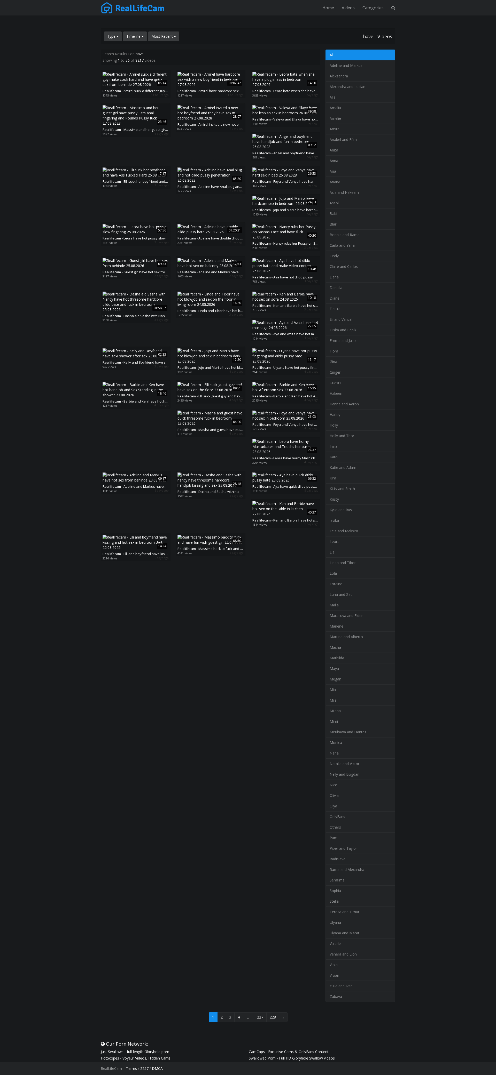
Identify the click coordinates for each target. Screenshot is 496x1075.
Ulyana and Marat (344, 932)
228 (273, 1017)
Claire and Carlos (344, 266)
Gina (333, 361)
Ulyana (335, 922)
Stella (334, 901)
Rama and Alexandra (347, 869)
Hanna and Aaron (344, 404)
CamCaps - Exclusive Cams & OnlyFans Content (289, 1051)
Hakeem (337, 393)
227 (260, 1017)
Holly (334, 425)
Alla (333, 97)
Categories (373, 8)
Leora (334, 541)
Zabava (336, 996)
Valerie (335, 943)
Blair (333, 224)
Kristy (334, 499)
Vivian (334, 975)
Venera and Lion (343, 954)
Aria (333, 171)
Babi (333, 213)
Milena (335, 710)
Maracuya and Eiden (346, 615)
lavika (334, 520)
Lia (332, 552)
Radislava (337, 858)
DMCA (157, 1068)
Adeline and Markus (346, 65)
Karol (334, 456)
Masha (335, 647)
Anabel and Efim (343, 139)
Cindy (334, 255)
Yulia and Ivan (341, 985)
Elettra (335, 308)
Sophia (335, 890)
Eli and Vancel (341, 319)
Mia (333, 689)
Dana (334, 277)
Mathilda (337, 657)
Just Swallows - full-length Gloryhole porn (135, 1051)
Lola (333, 573)
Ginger (335, 372)
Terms (131, 1068)
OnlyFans (337, 816)
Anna (334, 160)
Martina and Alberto (346, 636)
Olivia (334, 795)
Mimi (334, 721)
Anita (334, 150)
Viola (334, 964)
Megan (335, 679)
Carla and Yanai (342, 245)
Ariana (335, 181)
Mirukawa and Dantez (348, 731)
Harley (335, 414)
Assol (334, 202)
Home (328, 8)
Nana (334, 753)
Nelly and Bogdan (344, 774)
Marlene (336, 626)
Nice (333, 784)
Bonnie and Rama (345, 234)
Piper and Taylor (343, 848)
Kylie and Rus (341, 509)
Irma (333, 446)
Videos (348, 8)
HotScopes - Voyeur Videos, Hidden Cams (136, 1058)
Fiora (334, 351)
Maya (334, 668)
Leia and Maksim (344, 530)
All (332, 54)
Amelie (335, 118)
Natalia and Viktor (344, 763)
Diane (334, 298)
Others (335, 827)
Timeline (134, 36)
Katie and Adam (343, 467)
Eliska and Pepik (343, 329)
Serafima (337, 880)
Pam (333, 837)
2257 (144, 1068)
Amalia (335, 107)
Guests (335, 382)
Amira (334, 128)
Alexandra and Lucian (347, 86)
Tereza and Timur (344, 911)
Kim (333, 478)
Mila (333, 700)
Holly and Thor (342, 435)
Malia (334, 605)
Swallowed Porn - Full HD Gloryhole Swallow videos (292, 1058)
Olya (333, 806)
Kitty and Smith (342, 488)
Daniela (336, 287)
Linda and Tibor (343, 562)
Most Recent (162, 36)
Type (112, 36)
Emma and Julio (343, 340)
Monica (336, 742)
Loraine (336, 583)
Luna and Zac (341, 594)
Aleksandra (339, 76)
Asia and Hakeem (344, 192)
